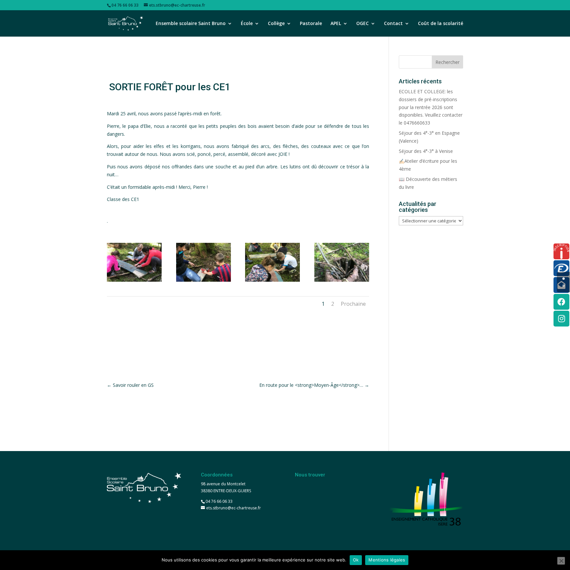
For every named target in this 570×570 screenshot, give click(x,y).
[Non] (561, 561)
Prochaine (353, 303)
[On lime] (272, 281)
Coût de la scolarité (440, 23)
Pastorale (311, 23)
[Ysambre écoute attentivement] (134, 281)
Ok (356, 559)
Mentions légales (386, 559)
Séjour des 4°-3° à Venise (426, 151)
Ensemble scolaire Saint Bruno (191, 23)
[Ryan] (203, 281)
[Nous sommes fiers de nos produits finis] (341, 281)
